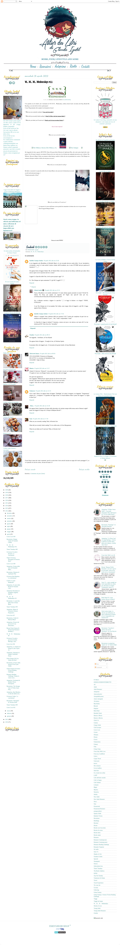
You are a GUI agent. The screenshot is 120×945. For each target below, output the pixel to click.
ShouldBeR (67, 99)
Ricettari (96, 823)
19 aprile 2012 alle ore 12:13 (43, 391)
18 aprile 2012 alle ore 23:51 (52, 290)
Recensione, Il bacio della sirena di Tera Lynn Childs (13, 664)
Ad (94, 684)
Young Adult (97, 908)
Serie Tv (96, 852)
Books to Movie (98, 715)
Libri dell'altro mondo (100, 777)
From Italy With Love (99, 751)
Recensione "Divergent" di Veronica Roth (13, 701)
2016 (6, 500)
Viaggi (95, 899)
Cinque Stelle (97, 725)
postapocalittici (98, 811)
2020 (6, 490)
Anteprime (96, 691)
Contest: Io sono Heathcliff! (11, 581)
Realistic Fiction (98, 816)
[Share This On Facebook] (36, 247)
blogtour (96, 708)
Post (97, 664)
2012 (6, 511)
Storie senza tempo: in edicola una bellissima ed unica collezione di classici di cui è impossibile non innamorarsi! (109, 614)
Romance (96, 837)
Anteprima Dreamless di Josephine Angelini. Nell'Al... (13, 592)
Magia (95, 787)
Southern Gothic (98, 856)
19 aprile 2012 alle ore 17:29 (40, 418)
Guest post (96, 761)
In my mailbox (98, 768)
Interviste (96, 770)
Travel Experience (98, 883)
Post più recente (30, 469)
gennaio (9, 716)
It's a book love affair (99, 773)
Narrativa (96, 792)
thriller (95, 873)
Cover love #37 (11, 615)
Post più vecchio (84, 469)
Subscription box (98, 866)
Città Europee (97, 727)
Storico (96, 863)
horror (95, 763)
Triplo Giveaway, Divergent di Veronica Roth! (13, 559)
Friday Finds (97, 749)
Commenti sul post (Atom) (38, 473)
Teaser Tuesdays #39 (12, 607)
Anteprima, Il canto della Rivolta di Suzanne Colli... (13, 586)
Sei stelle (96, 849)
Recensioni (96, 818)
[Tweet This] (39, 247)
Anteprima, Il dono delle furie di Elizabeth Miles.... (13, 568)
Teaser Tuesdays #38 (12, 705)
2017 (6, 497)
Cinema (96, 723)
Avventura (96, 701)
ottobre (9, 518)
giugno (9, 529)
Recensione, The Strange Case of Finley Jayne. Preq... (13, 687)
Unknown (32, 391)
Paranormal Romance (99, 808)
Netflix (96, 794)
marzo (9, 711)
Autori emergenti (98, 699)
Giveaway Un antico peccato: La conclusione (12, 553)
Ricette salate (97, 835)
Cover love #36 (11, 644)
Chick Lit (96, 720)
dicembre (9, 513)
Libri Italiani (97, 782)
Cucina (95, 732)
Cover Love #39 (11, 536)
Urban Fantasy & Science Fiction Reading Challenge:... (13, 670)
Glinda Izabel (38, 290)
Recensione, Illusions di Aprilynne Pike (13, 573)
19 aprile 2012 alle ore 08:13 (42, 335)
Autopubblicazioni (99, 696)
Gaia (30, 418)
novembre (10, 516)
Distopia (96, 734)
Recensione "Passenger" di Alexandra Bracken (109, 525)
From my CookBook (99, 754)
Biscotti (96, 706)
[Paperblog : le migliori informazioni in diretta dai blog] (60, 930)
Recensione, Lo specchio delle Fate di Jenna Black (13, 602)
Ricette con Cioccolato (100, 828)
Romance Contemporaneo (100, 842)
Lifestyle (96, 785)
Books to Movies (98, 718)
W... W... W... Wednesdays (37, 251)
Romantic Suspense (99, 847)
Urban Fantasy (97, 892)
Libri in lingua (98, 780)
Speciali (96, 859)
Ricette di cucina (98, 830)
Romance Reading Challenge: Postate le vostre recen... (13, 676)
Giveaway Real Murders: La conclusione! (13, 577)
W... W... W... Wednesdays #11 (12, 597)
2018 (6, 495)
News (95, 801)
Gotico (95, 756)
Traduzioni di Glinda (99, 878)
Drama (95, 737)
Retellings (96, 820)
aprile (8, 534)
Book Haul (96, 711)
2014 (6, 505)
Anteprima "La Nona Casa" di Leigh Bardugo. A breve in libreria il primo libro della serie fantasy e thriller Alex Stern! (109, 542)
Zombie (96, 913)
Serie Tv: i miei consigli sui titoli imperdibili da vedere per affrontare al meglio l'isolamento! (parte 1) (109, 585)
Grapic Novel (97, 758)
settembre (9, 521)
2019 (6, 492)
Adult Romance (98, 689)
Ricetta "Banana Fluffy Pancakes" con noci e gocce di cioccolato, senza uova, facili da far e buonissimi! (109, 569)
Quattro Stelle (97, 813)
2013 (6, 508)
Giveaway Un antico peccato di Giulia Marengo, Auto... (12, 640)
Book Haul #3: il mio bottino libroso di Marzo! (108, 598)
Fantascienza (97, 742)
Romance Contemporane (100, 840)
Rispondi (31, 283)
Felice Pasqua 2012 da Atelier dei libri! (12, 659)
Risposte (34, 287)
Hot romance (97, 765)
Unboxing (96, 890)
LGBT (95, 775)
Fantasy (96, 744)
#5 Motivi (96, 679)
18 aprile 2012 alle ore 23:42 (51, 260)
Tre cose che (97, 885)
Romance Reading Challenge (101, 844)
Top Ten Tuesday (98, 875)
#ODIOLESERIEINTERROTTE (102, 682)
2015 (6, 503)
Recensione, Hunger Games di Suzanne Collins (12, 540)
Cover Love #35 (11, 707)
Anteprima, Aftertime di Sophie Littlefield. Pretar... (13, 654)
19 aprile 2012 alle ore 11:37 (42, 368)
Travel (95, 880)
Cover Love (97, 730)
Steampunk (97, 861)
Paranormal (97, 806)
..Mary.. (31, 406)
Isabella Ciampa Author (36, 260)
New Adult (96, 797)
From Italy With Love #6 (108, 555)
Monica (31, 368)
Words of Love (98, 906)
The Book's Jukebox (99, 871)
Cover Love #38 (11, 563)
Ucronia (96, 887)
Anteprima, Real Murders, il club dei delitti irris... (14, 692)
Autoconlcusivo (98, 694)
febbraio (9, 713)
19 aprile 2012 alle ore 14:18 (42, 406)
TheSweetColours (34, 353)
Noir (95, 804)
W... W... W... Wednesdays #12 (12, 545)
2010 (6, 722)
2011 (6, 719)
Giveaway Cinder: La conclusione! (12, 697)
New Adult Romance (99, 799)
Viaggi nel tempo (98, 901)
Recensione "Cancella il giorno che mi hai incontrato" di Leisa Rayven (109, 629)
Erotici (95, 739)
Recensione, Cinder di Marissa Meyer (12, 618)
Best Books (97, 703)
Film (95, 746)
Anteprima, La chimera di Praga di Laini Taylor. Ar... (13, 648)
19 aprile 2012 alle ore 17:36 (56, 314)
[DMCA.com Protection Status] (60, 933)
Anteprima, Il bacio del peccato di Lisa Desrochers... (13, 623)
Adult (95, 687)
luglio (8, 526)
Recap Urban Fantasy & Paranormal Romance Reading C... (13, 629)
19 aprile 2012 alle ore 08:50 (47, 353)
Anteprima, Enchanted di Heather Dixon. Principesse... (13, 682)
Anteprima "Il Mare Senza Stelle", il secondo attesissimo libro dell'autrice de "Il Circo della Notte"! (109, 512)
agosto (9, 523)
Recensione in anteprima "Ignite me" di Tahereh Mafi (109, 644)
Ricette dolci (97, 832)
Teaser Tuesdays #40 (12, 549)
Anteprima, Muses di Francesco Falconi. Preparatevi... (12, 611)
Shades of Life (98, 854)
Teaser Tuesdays (98, 868)
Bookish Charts (98, 713)
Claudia (31, 335)
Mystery (96, 789)
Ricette (95, 825)
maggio (9, 531)
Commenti (99, 667)
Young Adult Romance (100, 910)
